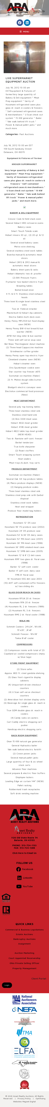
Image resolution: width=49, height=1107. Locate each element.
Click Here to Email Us (24, 853)
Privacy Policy (24, 1098)
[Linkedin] (27, 22)
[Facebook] (20, 22)
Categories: (12, 134)
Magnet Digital (29, 1101)
